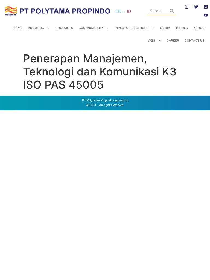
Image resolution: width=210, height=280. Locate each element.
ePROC (199, 28)
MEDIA (165, 28)
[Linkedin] (206, 7)
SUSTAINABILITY (91, 28)
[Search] (172, 11)
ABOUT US (36, 28)
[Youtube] (206, 15)
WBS (151, 41)
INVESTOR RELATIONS (132, 28)
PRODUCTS (64, 28)
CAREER (173, 41)
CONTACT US (195, 41)
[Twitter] (196, 7)
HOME (17, 28)
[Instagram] (187, 7)
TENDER (182, 28)
